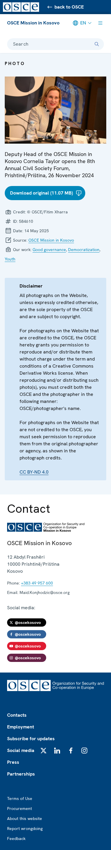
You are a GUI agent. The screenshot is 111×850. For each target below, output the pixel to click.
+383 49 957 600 (37, 583)
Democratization (83, 249)
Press (13, 762)
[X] (43, 750)
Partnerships (21, 774)
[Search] (97, 44)
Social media (20, 750)
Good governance (49, 249)
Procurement (19, 808)
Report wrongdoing (25, 828)
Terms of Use (19, 798)
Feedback (16, 838)
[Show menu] (100, 23)
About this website (24, 818)
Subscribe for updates (31, 739)
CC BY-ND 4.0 (34, 472)
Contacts (17, 715)
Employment (20, 727)
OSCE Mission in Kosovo (33, 23)
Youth (10, 259)
